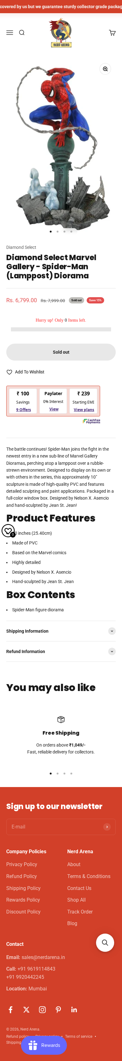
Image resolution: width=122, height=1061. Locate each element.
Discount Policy (23, 912)
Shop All (76, 900)
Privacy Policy (21, 864)
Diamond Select (21, 247)
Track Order (80, 912)
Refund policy (17, 1036)
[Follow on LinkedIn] (74, 1009)
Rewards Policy (23, 900)
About (73, 864)
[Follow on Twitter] (26, 1009)
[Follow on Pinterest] (58, 1009)
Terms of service (78, 1036)
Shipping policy (19, 1042)
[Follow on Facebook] (10, 1009)
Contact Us (79, 888)
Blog (72, 923)
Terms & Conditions (88, 876)
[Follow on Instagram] (42, 1009)
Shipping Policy (23, 888)
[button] (105, 943)
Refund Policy (21, 876)
